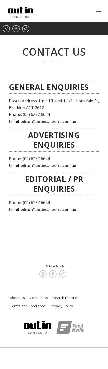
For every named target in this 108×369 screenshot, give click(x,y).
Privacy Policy (62, 306)
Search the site (65, 297)
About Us (17, 297)
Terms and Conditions (28, 306)
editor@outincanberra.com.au (48, 121)
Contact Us (39, 297)
